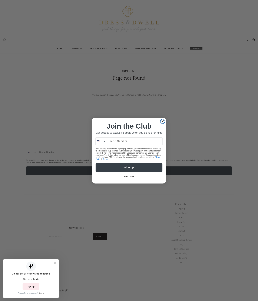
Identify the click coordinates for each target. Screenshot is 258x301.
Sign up (158, 177)
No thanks (158, 187)
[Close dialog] (183, 124)
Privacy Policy (167, 170)
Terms (177, 170)
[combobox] (138, 149)
